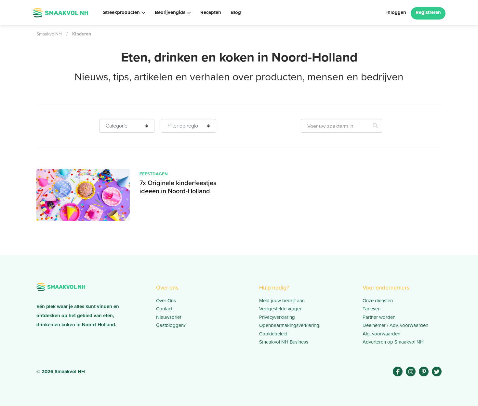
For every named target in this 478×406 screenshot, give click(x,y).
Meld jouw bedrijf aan (282, 300)
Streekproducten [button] (121, 12)
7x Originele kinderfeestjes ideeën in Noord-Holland (177, 187)
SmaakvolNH (49, 34)
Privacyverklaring (277, 317)
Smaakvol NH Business (283, 341)
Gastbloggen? (171, 325)
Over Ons (166, 300)
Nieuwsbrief (168, 317)
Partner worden (379, 317)
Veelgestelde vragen (280, 308)
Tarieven (371, 308)
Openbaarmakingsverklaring (289, 325)
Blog (236, 12)
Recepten (210, 12)
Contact (164, 308)
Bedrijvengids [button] (170, 12)
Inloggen (396, 12)
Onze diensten (378, 300)
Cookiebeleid (273, 333)
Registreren (428, 12)
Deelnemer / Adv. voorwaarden (395, 325)
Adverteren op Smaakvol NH (393, 341)
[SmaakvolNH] (60, 12)
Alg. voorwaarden (381, 333)
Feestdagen (153, 173)
